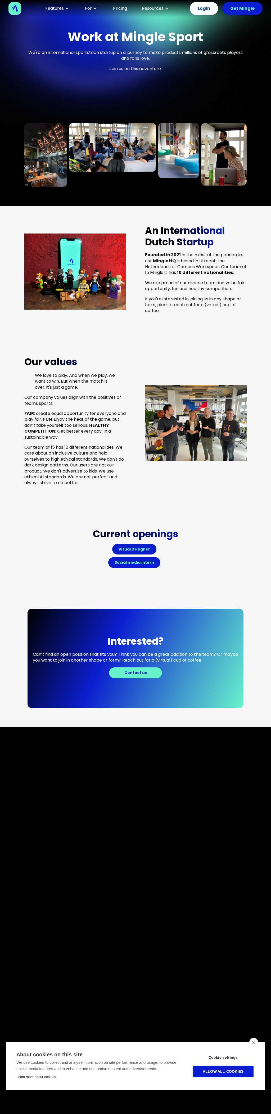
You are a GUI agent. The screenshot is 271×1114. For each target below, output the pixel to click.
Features (54, 8)
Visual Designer (134, 549)
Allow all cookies (223, 1072)
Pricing (120, 8)
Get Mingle (242, 8)
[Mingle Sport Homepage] (16, 8)
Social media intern (134, 562)
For (88, 8)
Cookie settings (223, 1058)
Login (204, 8)
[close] (253, 1042)
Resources (153, 8)
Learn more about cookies (36, 1077)
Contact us (135, 672)
